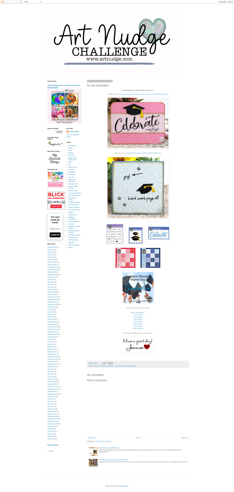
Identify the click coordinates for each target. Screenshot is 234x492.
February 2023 (52, 352)
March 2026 (51, 260)
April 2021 (50, 406)
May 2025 (50, 284)
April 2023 (50, 347)
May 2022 (50, 374)
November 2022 (52, 359)
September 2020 (52, 424)
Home (138, 438)
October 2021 (51, 391)
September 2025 (52, 275)
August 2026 (51, 247)
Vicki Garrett (138, 315)
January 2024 (52, 324)
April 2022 (50, 377)
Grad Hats (137, 94)
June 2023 (50, 342)
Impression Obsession (106, 366)
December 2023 (52, 327)
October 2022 (51, 362)
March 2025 (51, 289)
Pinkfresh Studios (74, 202)
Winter (70, 247)
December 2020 (52, 416)
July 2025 (50, 280)
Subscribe (55, 235)
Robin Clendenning (137, 312)
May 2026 (50, 255)
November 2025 (52, 270)
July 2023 (50, 339)
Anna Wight (138, 319)
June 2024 (50, 312)
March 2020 (51, 439)
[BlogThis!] (105, 363)
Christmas (71, 155)
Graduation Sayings (126, 94)
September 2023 (52, 334)
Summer (71, 224)
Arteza (70, 148)
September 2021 (52, 394)
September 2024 (52, 304)
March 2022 (51, 379)
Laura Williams (138, 328)
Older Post (184, 438)
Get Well (71, 170)
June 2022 (50, 372)
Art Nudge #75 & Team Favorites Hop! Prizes (113, 460)
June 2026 (50, 252)
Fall (69, 165)
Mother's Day (72, 190)
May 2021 (50, 404)
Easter (70, 162)
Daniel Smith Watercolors (72, 159)
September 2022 (52, 364)
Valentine (71, 242)
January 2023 (52, 354)
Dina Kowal (138, 322)
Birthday (71, 153)
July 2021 (50, 399)
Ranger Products (74, 207)
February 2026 (52, 262)
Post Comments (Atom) (103, 441)
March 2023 (51, 349)
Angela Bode (138, 317)
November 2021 (52, 389)
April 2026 (50, 257)
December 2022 (52, 357)
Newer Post (91, 438)
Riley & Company (74, 210)
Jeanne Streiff (137, 324)
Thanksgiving (72, 237)
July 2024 (50, 309)
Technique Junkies (74, 235)
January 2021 (52, 414)
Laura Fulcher (137, 326)
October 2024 (51, 302)
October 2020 (51, 421)
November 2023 (52, 329)
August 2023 (51, 337)
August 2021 (51, 396)
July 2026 (50, 250)
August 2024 (51, 307)
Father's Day (72, 167)
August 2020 (51, 426)
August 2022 (51, 367)
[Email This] (103, 363)
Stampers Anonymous (72, 218)
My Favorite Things (74, 193)
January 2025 (52, 294)
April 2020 (50, 436)
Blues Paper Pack (155, 153)
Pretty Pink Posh (73, 205)
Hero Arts (71, 177)
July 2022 (50, 369)
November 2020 (52, 419)
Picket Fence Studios (72, 199)
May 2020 (50, 434)
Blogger (125, 486)
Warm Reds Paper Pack (161, 94)
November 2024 (52, 299)
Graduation (96, 366)
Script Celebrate (146, 94)
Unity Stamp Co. (73, 240)
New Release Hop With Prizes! (109, 448)
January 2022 (52, 384)
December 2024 (52, 297)
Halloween (72, 174)
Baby (70, 150)
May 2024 (50, 314)
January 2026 (52, 265)
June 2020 (50, 431)
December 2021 (52, 386)
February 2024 (52, 322)
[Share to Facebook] (110, 363)
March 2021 (51, 409)
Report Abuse (53, 445)
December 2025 (52, 267)
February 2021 (52, 411)
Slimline (71, 212)
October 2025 (51, 272)
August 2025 (51, 277)
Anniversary (72, 145)
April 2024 (50, 317)
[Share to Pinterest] (112, 363)
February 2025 (52, 292)
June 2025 (50, 282)
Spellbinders (72, 215)
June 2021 (50, 401)
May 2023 (50, 344)
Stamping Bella (73, 221)
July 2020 (50, 429)
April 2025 (50, 287)
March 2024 (51, 319)
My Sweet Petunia (74, 195)
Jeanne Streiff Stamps (129, 366)
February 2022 (52, 382)
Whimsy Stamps (73, 245)
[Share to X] (107, 363)
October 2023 (51, 332)
